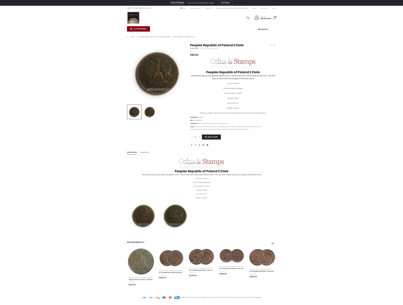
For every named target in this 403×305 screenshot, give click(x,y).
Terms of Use (235, 290)
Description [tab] (132, 152)
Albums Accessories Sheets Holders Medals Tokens (232, 8)
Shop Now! (225, 3)
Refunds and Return (247, 290)
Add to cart (213, 137)
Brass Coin (197, 126)
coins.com (256, 126)
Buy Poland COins (207, 126)
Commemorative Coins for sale (200, 129)
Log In (274, 8)
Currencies (208, 8)
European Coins (215, 123)
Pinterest (203, 145)
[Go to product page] (141, 257)
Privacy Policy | (226, 290)
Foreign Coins (226, 129)
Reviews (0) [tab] (144, 152)
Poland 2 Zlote (235, 129)
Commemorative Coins (145, 270)
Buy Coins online (195, 8)
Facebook (191, 145)
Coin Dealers (221, 126)
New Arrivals (263, 29)
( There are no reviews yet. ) (209, 49)
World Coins (224, 123)
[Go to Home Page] (127, 37)
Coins (228, 126)
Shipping (258, 290)
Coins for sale (248, 126)
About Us (217, 290)
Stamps (254, 8)
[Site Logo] (133, 18)
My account (264, 8)
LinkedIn (199, 145)
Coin (215, 126)
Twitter (195, 145)
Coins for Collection (237, 126)
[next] (274, 45)
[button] (247, 18)
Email (207, 145)
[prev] (271, 45)
